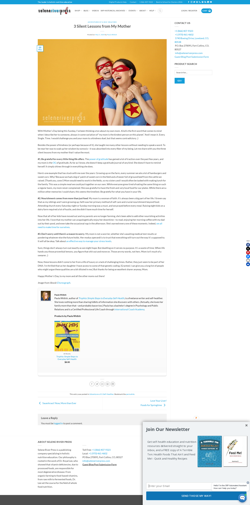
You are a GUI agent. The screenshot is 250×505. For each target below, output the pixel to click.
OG (54, 162)
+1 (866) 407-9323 (184, 30)
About (142, 10)
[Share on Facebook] (91, 384)
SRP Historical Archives (113, 10)
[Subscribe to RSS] (205, 2)
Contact (133, 2)
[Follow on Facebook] (188, 2)
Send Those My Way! (196, 496)
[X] (248, 249)
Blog (86, 10)
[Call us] (200, 2)
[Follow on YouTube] (211, 2)
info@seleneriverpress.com (189, 53)
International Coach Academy (129, 309)
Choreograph (63, 282)
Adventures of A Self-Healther (102, 22)
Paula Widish (112, 35)
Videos (95, 10)
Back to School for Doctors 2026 (169, 2)
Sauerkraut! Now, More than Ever (59, 403)
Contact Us (90, 441)
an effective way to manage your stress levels (88, 241)
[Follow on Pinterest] (202, 2)
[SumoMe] (248, 264)
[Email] (248, 260)
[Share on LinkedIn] (112, 384)
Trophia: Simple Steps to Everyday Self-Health (101, 298)
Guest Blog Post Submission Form (192, 56)
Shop (77, 10)
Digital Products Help (118, 2)
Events (132, 10)
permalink (130, 394)
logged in (58, 423)
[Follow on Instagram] (191, 2)
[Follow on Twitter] (194, 2)
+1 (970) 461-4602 (184, 34)
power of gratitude (98, 159)
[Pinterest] (248, 253)
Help (151, 10)
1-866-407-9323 (146, 2)
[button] (160, 10)
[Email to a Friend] (102, 384)
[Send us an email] (197, 2)
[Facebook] (248, 245)
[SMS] (248, 256)
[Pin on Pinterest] (107, 384)
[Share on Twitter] (97, 384)
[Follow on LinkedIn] (208, 2)
